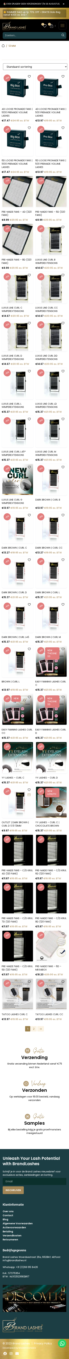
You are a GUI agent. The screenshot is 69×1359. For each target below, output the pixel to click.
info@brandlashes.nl (14, 1260)
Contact (8, 1215)
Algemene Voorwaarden (18, 1223)
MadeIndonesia (27, 1347)
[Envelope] (17, 1353)
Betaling (8, 1231)
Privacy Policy (43, 1343)
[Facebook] (5, 1353)
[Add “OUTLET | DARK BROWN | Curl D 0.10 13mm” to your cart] (29, 795)
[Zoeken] (63, 35)
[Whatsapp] (62, 1343)
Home (3, 45)
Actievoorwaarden (14, 1227)
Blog (5, 1219)
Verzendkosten (12, 1235)
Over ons (8, 1211)
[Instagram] (11, 1353)
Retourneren (10, 1239)
